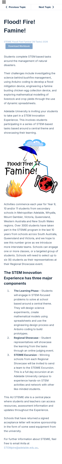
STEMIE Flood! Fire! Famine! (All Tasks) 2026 (26, 41)
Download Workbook (19, 46)
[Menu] (4, 2)
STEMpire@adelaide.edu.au (21, 447)
